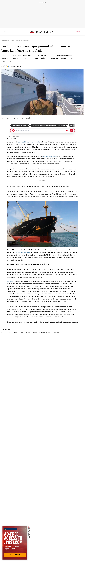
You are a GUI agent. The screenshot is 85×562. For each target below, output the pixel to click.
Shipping (35, 332)
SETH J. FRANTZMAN (14, 136)
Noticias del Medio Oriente (23, 40)
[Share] (3, 66)
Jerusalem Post (5, 40)
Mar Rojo (56, 332)
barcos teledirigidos (50, 156)
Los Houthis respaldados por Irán (29, 142)
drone (28, 332)
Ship (22, 332)
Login (78, 31)
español (13, 40)
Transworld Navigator (22, 252)
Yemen (9, 332)
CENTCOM (11, 281)
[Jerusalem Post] (42, 32)
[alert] (14, 543)
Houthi (15, 332)
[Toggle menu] (4, 31)
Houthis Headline (45, 332)
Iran (2, 332)
